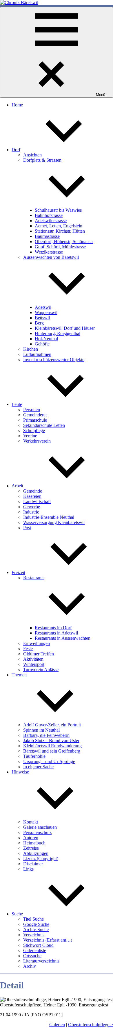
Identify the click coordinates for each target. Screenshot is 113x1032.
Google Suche (36, 924)
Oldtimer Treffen (38, 653)
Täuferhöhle (34, 756)
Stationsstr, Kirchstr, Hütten (60, 231)
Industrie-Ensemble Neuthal (48, 517)
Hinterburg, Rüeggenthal (57, 333)
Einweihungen (36, 643)
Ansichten (32, 154)
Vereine (30, 435)
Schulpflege (34, 430)
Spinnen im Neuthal (41, 730)
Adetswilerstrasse (51, 220)
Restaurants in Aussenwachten (62, 638)
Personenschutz (37, 832)
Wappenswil (46, 312)
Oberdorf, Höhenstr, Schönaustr (64, 241)
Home (17, 104)
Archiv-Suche (36, 929)
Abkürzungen (35, 853)
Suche (17, 913)
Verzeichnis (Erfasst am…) (47, 939)
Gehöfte (42, 343)
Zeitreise (31, 848)
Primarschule (35, 420)
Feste (28, 648)
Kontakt (30, 821)
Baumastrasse (47, 236)
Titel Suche (33, 919)
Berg (39, 322)
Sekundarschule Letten (44, 425)
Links (28, 869)
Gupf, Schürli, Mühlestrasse (60, 246)
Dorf (16, 149)
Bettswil (42, 317)
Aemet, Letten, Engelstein (58, 225)
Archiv (29, 966)
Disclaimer (33, 863)
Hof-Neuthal (46, 338)
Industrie (31, 511)
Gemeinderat (35, 414)
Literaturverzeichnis (41, 960)
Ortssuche (32, 955)
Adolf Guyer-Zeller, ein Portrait (52, 724)
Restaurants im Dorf (53, 627)
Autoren (30, 837)
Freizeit (18, 572)
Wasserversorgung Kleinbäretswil (54, 522)
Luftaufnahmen (37, 354)
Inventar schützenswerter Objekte (53, 359)
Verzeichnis (33, 934)
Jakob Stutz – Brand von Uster (51, 740)
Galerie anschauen (40, 827)
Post (27, 527)
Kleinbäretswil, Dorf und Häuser (65, 328)
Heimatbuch (34, 842)
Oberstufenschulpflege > (90, 1024)
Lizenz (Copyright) (40, 858)
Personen (31, 409)
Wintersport (33, 664)
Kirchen (30, 349)
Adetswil (43, 307)
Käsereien (32, 496)
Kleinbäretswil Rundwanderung (52, 745)
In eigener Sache (38, 766)
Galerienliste (34, 950)
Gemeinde (32, 491)
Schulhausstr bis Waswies (58, 210)
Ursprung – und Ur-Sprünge (49, 761)
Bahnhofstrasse (49, 215)
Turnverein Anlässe (41, 669)
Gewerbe (31, 506)
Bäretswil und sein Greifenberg (51, 750)
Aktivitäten (33, 659)
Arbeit (17, 485)
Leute (17, 404)
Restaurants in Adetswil (56, 632)
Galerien (57, 1024)
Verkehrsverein (37, 441)
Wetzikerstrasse (49, 251)
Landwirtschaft (37, 501)
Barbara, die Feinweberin (46, 735)
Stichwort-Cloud (38, 945)
